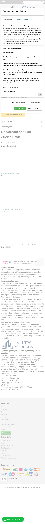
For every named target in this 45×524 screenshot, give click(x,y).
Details (18, 19)
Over (26, 19)
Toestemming (8, 19)
